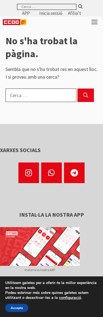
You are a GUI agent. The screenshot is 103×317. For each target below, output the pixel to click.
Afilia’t (74, 13)
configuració (70, 297)
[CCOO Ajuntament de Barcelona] (14, 22)
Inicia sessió (50, 13)
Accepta (17, 308)
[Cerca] (80, 7)
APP (26, 13)
